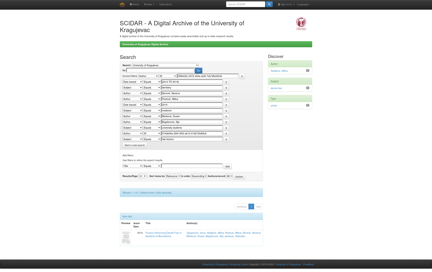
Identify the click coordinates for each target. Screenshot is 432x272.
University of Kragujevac (288, 264)
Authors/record (216, 176)
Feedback (308, 264)
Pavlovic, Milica (233, 232)
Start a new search (135, 145)
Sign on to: (286, 4)
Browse (148, 4)
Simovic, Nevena (251, 232)
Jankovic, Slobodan (234, 236)
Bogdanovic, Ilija (214, 236)
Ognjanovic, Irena (195, 232)
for (124, 70)
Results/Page (130, 176)
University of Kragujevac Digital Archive (145, 44)
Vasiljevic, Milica (215, 232)
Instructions (165, 4)
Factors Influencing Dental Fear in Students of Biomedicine (163, 234)
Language (302, 4)
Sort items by (157, 176)
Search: (127, 65)
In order (185, 176)
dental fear (276, 88)
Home (135, 4)
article (274, 105)
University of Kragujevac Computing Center (225, 264)
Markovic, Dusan (195, 236)
